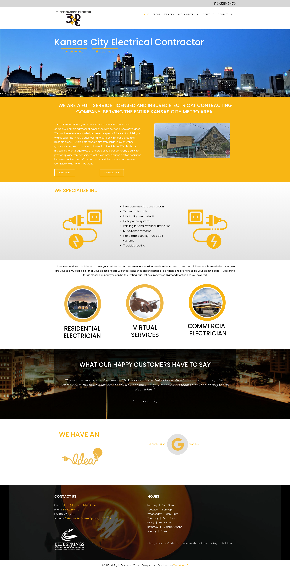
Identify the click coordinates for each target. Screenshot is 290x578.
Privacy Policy (154, 543)
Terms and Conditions (195, 543)
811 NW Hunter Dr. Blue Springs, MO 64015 (88, 518)
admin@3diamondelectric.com (79, 505)
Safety (214, 543)
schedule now (74, 51)
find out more (105, 51)
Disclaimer (226, 543)
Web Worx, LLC (180, 565)
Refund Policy (172, 543)
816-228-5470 (224, 3)
